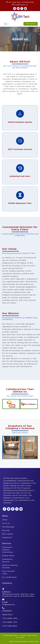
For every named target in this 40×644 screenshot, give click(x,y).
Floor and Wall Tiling (8, 572)
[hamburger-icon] (5, 24)
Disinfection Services (7, 560)
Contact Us (7, 537)
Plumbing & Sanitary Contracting (7, 549)
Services (6, 530)
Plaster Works (8, 556)
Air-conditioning (9, 577)
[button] (4, 404)
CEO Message (8, 527)
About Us (6, 523)
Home (4, 520)
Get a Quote (7, 534)
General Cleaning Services (10, 566)
